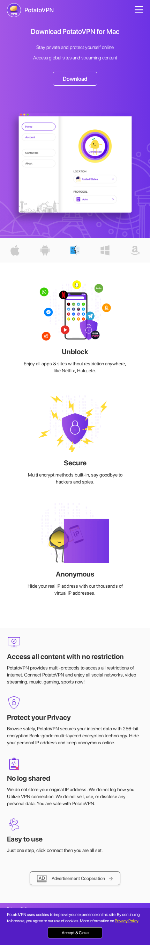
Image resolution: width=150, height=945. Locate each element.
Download (75, 79)
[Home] (30, 10)
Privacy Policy (126, 920)
